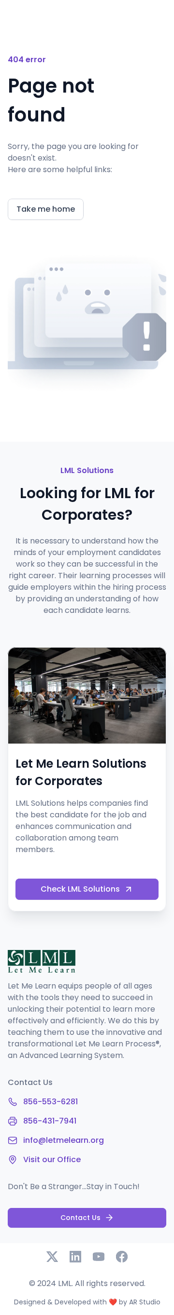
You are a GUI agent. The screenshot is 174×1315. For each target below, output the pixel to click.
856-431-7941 (49, 1120)
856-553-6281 (50, 1101)
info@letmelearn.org (63, 1140)
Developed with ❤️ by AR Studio (107, 1302)
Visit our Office (52, 1159)
